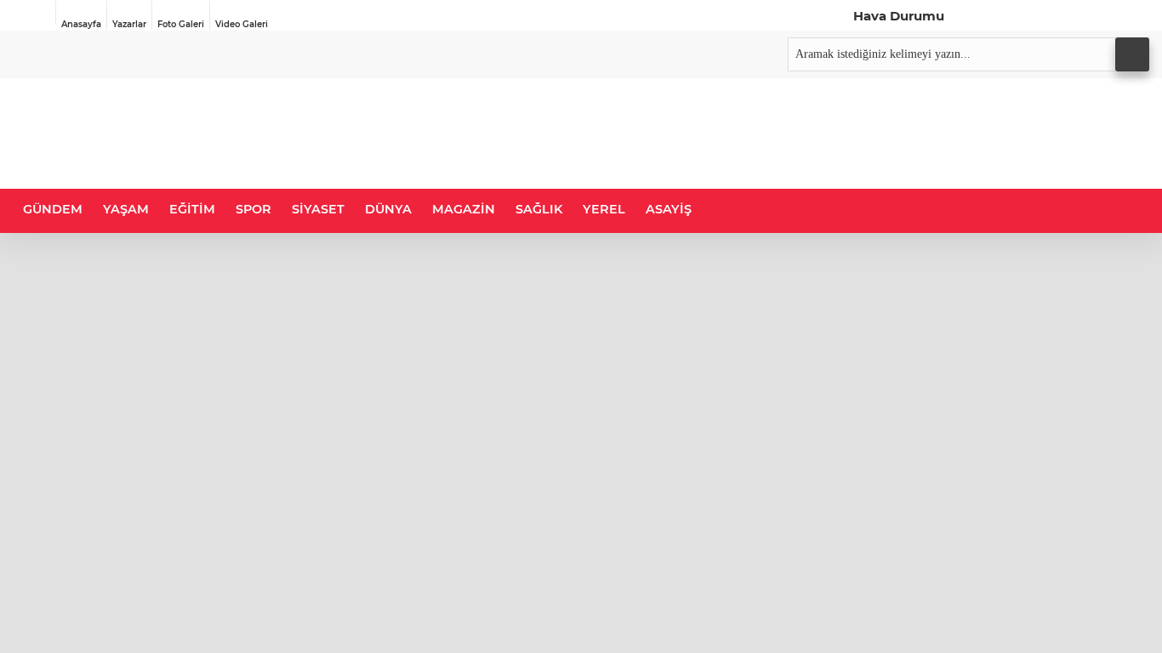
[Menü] (34, 13)
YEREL (604, 209)
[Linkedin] (1064, 15)
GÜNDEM (53, 209)
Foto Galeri (180, 24)
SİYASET (318, 209)
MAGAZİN (463, 209)
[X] (994, 15)
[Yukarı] (1129, 620)
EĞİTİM (192, 209)
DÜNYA (388, 209)
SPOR (253, 209)
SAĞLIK (538, 209)
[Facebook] (959, 15)
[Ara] (1132, 54)
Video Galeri (241, 24)
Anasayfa (81, 24)
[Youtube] (1099, 15)
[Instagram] (1029, 15)
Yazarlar (129, 24)
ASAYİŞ (669, 209)
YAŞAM (126, 209)
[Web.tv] (1134, 15)
